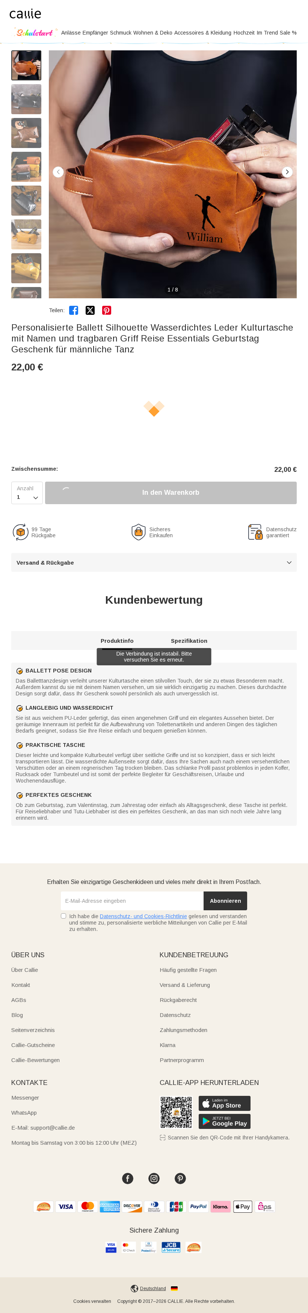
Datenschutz (175, 1015)
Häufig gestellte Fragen (188, 970)
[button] (287, 172)
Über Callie (24, 970)
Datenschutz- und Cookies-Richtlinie (143, 916)
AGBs (18, 1000)
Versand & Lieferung (185, 985)
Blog (17, 1015)
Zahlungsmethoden (183, 1030)
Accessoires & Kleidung (202, 33)
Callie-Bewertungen (35, 1060)
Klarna (167, 1045)
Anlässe (71, 33)
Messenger (25, 1097)
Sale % (288, 33)
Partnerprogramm (182, 1060)
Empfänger (95, 33)
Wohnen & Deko (152, 33)
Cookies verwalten (92, 1301)
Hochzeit (244, 33)
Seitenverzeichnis (33, 1030)
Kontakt (20, 985)
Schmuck (120, 33)
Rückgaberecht (178, 1000)
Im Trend (267, 33)
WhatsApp (24, 1112)
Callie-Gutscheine (33, 1045)
